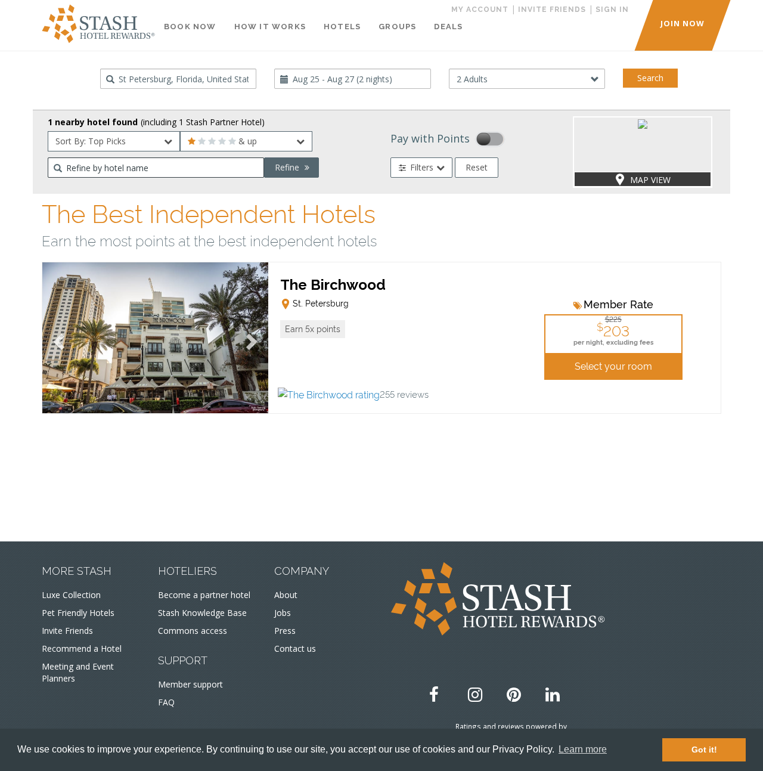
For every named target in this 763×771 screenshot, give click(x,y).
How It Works (270, 26)
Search (650, 77)
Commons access (192, 630)
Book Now (190, 26)
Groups (397, 26)
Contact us (295, 648)
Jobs (282, 612)
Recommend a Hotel (82, 648)
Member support (190, 684)
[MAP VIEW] (642, 123)
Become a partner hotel (204, 594)
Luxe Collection (71, 594)
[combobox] (178, 79)
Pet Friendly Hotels (78, 612)
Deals (448, 26)
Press (285, 630)
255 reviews (404, 394)
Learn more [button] (583, 749)
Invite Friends (67, 630)
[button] (312, 329)
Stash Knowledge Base (202, 612)
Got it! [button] (704, 749)
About (285, 594)
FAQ (166, 702)
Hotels (342, 26)
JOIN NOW (682, 23)
